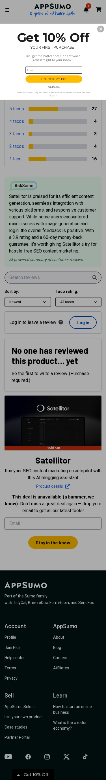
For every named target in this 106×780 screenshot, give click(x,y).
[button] (100, 28)
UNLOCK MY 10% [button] (53, 79)
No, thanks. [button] (54, 86)
